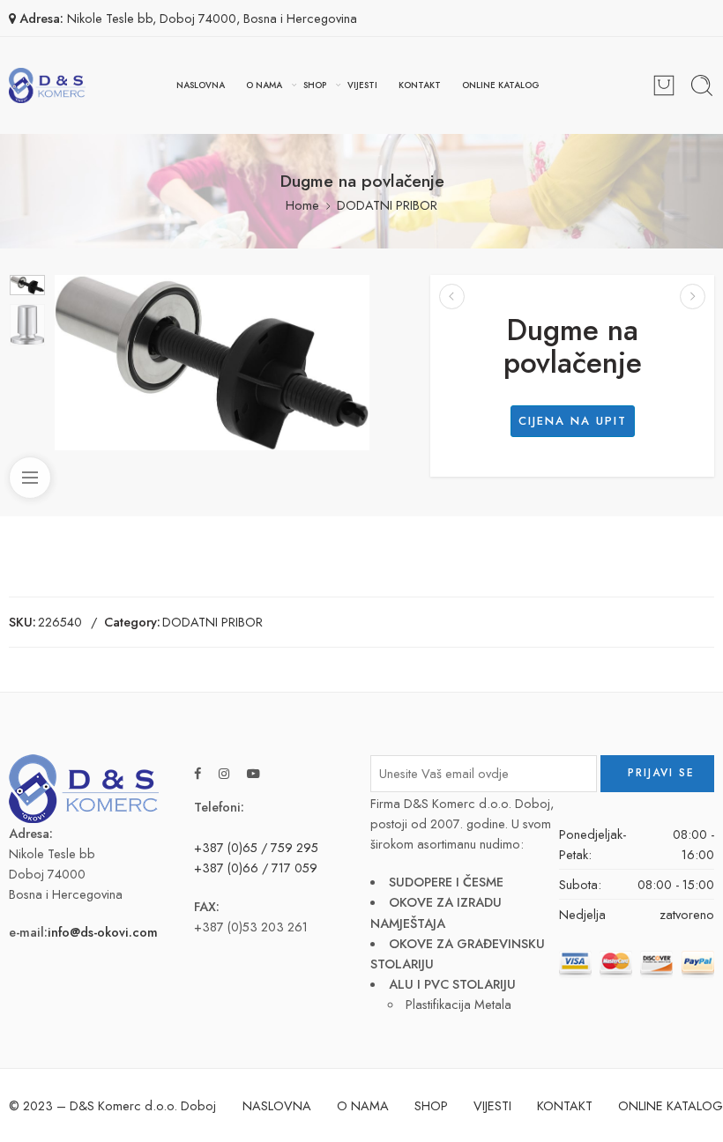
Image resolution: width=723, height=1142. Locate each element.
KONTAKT (420, 85)
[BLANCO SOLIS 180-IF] (452, 296)
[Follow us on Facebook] (197, 773)
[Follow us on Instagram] (224, 773)
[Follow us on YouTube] (253, 773)
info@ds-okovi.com (103, 932)
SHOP (314, 85)
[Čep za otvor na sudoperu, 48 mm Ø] (692, 296)
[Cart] (664, 85)
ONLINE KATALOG (501, 85)
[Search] (701, 85)
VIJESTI (362, 85)
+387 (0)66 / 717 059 (255, 867)
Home (302, 205)
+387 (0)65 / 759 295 (256, 847)
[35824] (27, 285)
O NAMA (264, 85)
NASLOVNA (200, 85)
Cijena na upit (572, 420)
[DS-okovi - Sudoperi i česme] (47, 85)
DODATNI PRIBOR (387, 205)
